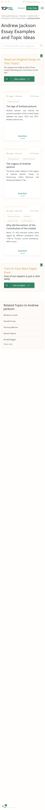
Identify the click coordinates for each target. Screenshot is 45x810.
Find (41, 45)
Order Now (32, 8)
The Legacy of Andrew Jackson (18, 165)
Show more (8, 344)
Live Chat (5, 2)
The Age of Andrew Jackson (21, 106)
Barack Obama (10, 333)
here (38, 2)
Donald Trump (10, 321)
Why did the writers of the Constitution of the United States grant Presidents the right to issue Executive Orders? (21, 227)
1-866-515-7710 (2, 2)
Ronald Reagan (10, 339)
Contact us (8, 2)
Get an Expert (19, 285)
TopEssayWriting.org (9, 16)
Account (21, 8)
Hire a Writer (19, 79)
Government (33, 16)
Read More (22, 136)
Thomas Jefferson (11, 327)
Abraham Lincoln (11, 315)
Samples (22, 16)
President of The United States (13, 18)
